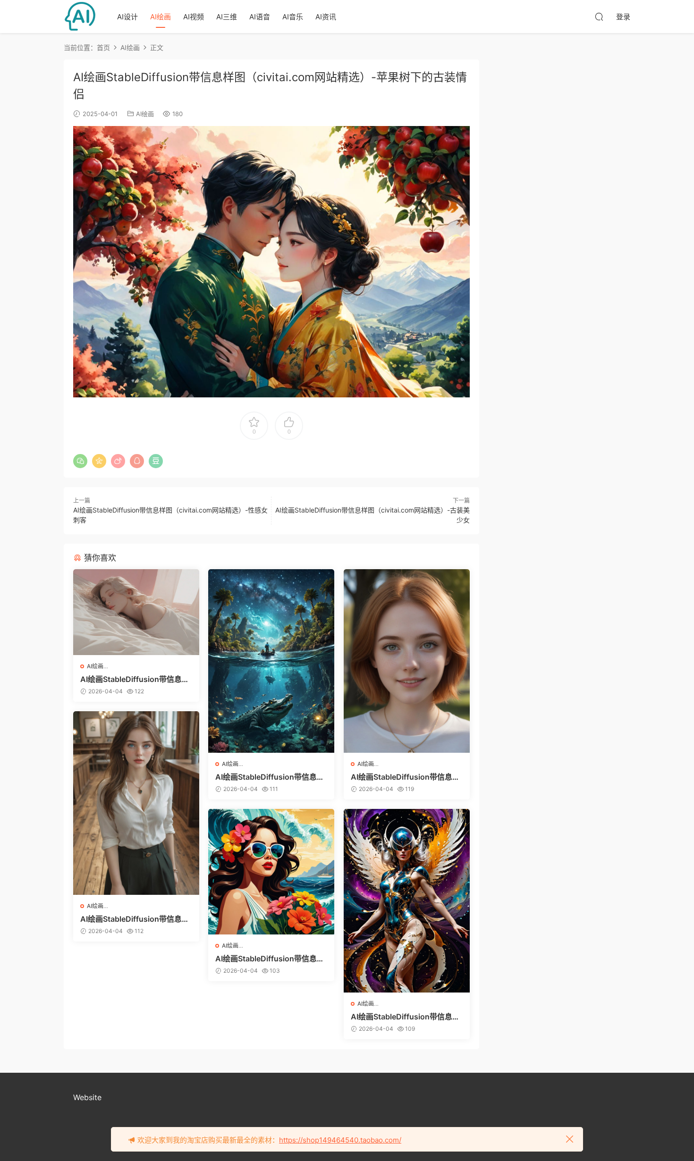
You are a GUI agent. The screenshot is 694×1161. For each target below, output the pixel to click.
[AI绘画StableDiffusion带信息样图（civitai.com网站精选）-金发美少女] (407, 661)
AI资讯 (325, 16)
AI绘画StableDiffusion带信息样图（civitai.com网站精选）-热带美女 (270, 958)
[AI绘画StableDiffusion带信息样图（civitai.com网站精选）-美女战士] (407, 901)
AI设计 (127, 16)
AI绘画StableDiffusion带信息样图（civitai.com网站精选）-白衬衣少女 (135, 919)
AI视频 (193, 16)
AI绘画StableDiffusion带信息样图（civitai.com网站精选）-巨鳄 (270, 777)
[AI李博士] (80, 16)
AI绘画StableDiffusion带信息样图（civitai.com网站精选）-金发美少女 (406, 777)
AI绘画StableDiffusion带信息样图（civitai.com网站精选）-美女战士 (406, 1016)
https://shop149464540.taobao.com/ (340, 1140)
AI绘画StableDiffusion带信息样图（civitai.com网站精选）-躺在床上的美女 (135, 679)
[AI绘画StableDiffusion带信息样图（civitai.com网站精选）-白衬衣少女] (136, 803)
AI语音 (259, 16)
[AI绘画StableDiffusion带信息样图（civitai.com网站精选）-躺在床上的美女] (136, 612)
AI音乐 (292, 16)
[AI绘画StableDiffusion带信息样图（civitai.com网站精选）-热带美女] (271, 872)
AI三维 (226, 16)
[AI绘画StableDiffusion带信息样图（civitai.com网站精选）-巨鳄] (271, 661)
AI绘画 (160, 16)
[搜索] (599, 16)
